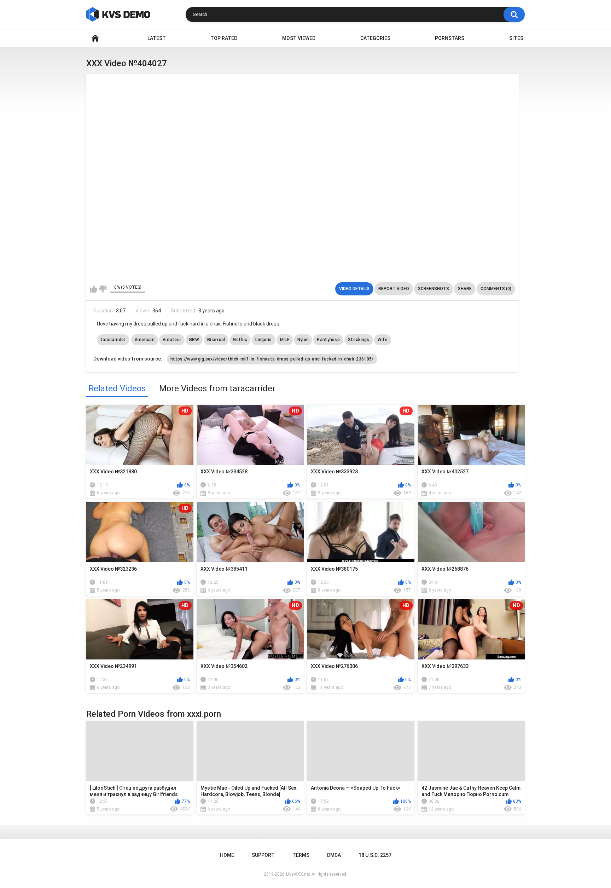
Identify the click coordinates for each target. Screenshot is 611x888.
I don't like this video (102, 289)
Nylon (303, 339)
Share (465, 288)
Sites (516, 38)
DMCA (334, 855)
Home (95, 38)
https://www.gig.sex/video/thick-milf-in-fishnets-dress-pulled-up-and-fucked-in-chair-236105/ (272, 359)
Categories (375, 38)
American (145, 339)
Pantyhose (328, 339)
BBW (194, 339)
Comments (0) (496, 288)
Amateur (172, 339)
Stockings (358, 339)
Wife (383, 339)
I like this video (93, 289)
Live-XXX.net (298, 874)
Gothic (240, 339)
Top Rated (223, 38)
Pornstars (449, 38)
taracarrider (113, 339)
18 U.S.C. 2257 (375, 855)
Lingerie (263, 339)
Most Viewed (298, 38)
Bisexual (216, 339)
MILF (284, 339)
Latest (156, 38)
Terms (300, 855)
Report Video (393, 288)
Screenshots (433, 288)
